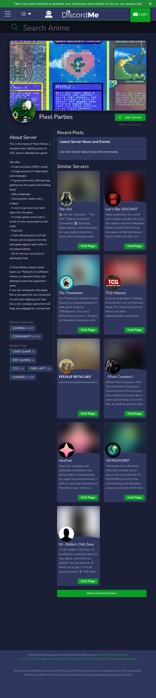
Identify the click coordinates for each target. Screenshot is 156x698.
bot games (23, 360)
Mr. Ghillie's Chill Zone (76, 544)
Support (132, 659)
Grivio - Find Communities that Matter (40, 659)
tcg (18, 368)
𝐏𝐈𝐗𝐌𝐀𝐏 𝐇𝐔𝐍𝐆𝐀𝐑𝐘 (75, 376)
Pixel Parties (56, 117)
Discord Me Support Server (112, 655)
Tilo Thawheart (71, 292)
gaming (23, 377)
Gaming (23, 328)
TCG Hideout (116, 292)
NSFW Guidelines (109, 659)
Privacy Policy (70, 659)
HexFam (65, 460)
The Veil (65, 209)
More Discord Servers (102, 593)
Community (26, 336)
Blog (123, 659)
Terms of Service (89, 659)
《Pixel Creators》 (120, 376)
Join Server (133, 117)
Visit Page (88, 246)
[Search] (15, 27)
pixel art (40, 368)
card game (24, 351)
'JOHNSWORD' (118, 460)
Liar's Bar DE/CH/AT (122, 209)
